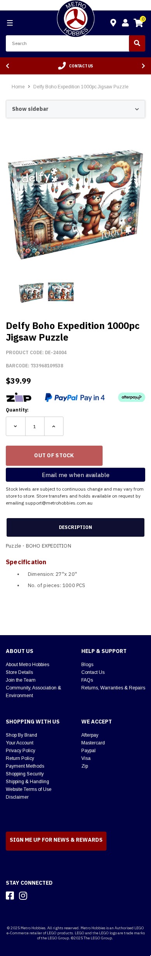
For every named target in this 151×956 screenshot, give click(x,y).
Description (75, 527)
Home (18, 87)
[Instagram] (23, 895)
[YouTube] (36, 895)
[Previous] (7, 66)
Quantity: (17, 410)
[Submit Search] (137, 43)
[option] (75, 66)
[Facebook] (10, 895)
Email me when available (76, 475)
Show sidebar (30, 108)
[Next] (143, 66)
